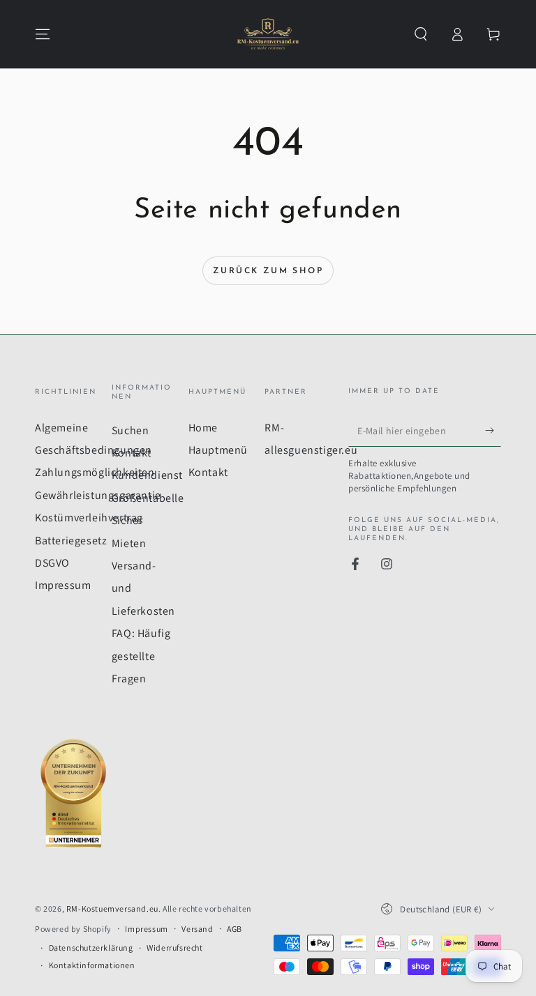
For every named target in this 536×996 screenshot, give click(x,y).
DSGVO (52, 563)
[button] (421, 34)
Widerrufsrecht (174, 947)
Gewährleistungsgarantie (98, 495)
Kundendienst (147, 475)
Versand (197, 929)
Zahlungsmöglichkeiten (95, 472)
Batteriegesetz (71, 540)
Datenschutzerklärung (91, 947)
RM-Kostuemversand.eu (112, 908)
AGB (234, 929)
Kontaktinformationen (92, 965)
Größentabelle (148, 498)
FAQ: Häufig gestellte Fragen (141, 656)
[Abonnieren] (493, 430)
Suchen (130, 430)
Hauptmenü (218, 450)
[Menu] (42, 34)
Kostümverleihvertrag (89, 517)
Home (203, 427)
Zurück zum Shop (268, 271)
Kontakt (131, 452)
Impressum (63, 585)
